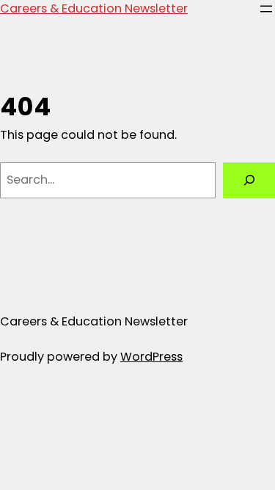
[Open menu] (266, 9)
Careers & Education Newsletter (94, 8)
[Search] (249, 180)
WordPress (151, 356)
